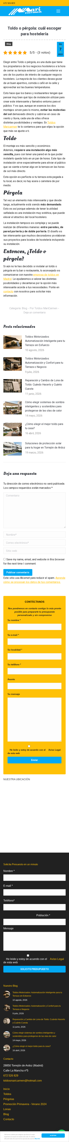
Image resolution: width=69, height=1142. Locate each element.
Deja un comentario (34, 312)
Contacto (8, 1119)
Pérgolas (8, 1099)
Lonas (7, 1109)
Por (43, 308)
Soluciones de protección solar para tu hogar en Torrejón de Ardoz (45, 445)
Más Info (37, 1138)
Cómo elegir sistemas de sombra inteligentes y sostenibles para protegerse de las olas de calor (44, 406)
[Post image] (12, 342)
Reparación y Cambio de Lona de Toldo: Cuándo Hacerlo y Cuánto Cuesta (44, 384)
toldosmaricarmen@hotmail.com (22, 1080)
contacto (8, 291)
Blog (9, 44)
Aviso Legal (54, 750)
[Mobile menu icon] (58, 11)
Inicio (6, 1089)
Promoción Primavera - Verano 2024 (25, 1104)
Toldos (7, 1094)
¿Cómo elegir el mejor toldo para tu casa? (44, 426)
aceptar (53, 1135)
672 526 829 (9, 3)
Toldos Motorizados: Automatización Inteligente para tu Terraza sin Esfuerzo (45, 341)
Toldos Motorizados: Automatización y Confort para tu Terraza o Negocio (44, 363)
